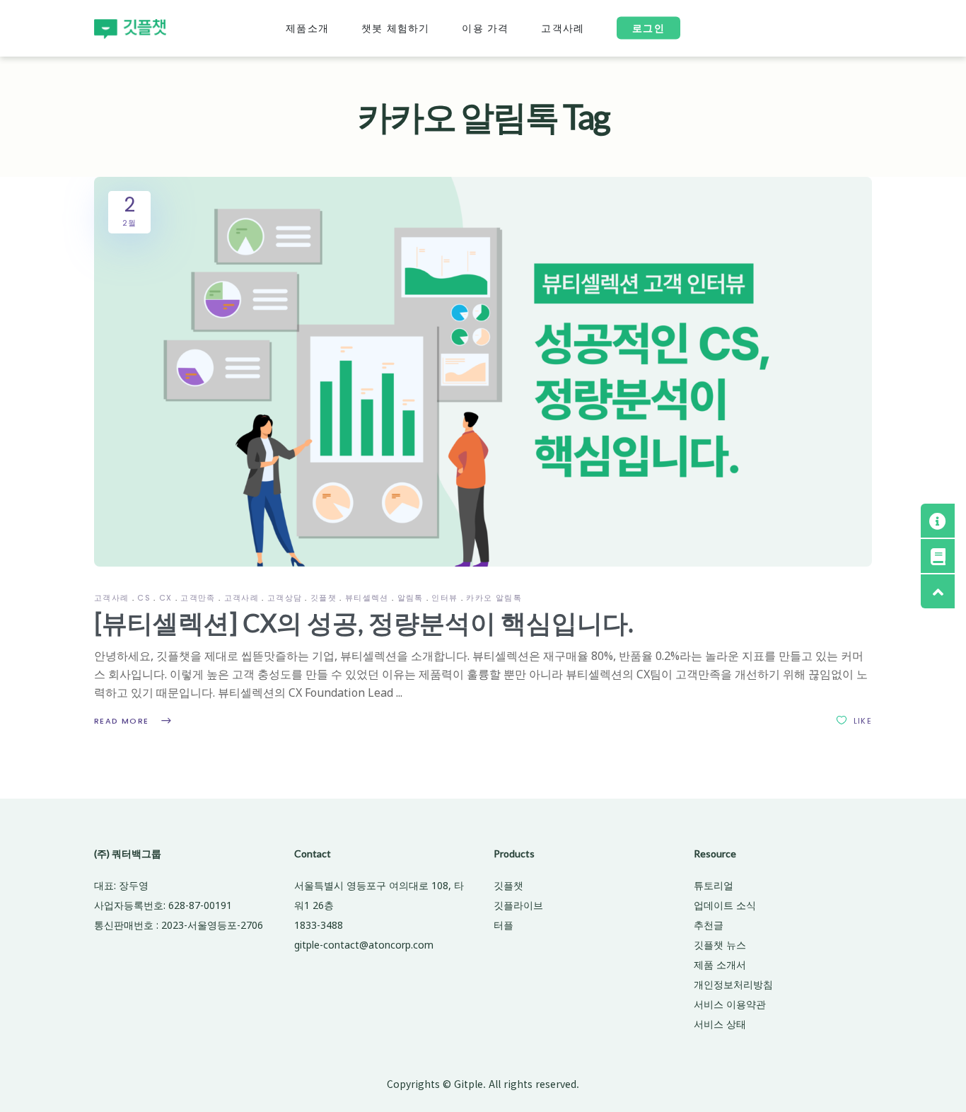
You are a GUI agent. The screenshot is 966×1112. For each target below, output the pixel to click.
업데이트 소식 (725, 905)
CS (144, 597)
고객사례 (111, 597)
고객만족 (198, 597)
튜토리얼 (713, 885)
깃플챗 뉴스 (720, 944)
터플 (503, 925)
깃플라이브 (518, 905)
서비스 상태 (720, 1024)
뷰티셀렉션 (367, 597)
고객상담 (285, 597)
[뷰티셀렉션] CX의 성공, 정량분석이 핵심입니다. (364, 622)
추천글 (708, 925)
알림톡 (410, 597)
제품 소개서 (720, 964)
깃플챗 (323, 597)
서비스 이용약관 (730, 1004)
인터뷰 (444, 597)
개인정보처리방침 (733, 984)
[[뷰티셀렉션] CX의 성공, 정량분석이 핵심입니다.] (483, 372)
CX (166, 597)
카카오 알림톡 (494, 597)
